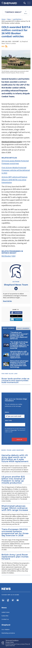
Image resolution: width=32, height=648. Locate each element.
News (9, 19)
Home (3, 19)
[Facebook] (7, 600)
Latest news (5, 612)
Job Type (8, 420)
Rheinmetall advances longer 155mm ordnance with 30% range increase (15, 508)
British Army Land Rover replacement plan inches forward (15, 556)
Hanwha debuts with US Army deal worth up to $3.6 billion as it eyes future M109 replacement (15, 458)
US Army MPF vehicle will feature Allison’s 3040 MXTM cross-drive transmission (14, 180)
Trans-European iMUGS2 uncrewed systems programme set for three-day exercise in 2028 (15, 532)
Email (7, 412)
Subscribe (5, 616)
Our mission (5, 629)
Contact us (5, 619)
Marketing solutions (8, 633)
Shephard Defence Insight (12, 142)
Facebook (18, 312)
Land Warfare (17, 19)
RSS (3, 46)
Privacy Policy (14, 430)
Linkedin (18, 319)
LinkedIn (16, 288)
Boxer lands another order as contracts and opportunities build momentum (15, 380)
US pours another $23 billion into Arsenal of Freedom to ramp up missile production (13, 479)
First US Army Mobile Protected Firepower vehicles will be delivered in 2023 (16, 170)
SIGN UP (19, 439)
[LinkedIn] (3, 600)
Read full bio (7, 301)
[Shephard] (9, 3)
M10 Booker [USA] (9, 256)
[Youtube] (17, 600)
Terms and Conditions (12, 640)
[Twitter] (12, 600)
